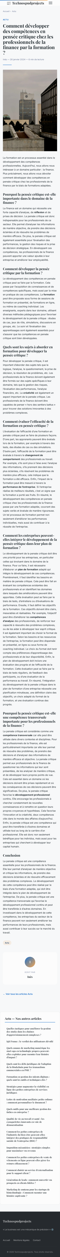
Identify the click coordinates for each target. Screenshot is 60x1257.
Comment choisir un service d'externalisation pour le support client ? (30, 1172)
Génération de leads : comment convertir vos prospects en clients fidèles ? (29, 1181)
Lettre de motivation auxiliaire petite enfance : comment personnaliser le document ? (30, 1101)
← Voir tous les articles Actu (18, 994)
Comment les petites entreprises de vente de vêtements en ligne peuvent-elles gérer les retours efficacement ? (29, 1160)
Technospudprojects (25, 3)
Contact (36, 1240)
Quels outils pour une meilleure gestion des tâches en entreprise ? (29, 1111)
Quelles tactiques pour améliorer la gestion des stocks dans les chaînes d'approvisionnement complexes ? (29, 1031)
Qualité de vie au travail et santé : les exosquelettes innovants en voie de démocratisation (25, 1122)
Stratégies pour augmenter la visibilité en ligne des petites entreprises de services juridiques (28, 1089)
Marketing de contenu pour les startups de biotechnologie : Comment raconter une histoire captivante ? (28, 1192)
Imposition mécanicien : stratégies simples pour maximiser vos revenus (28, 1149)
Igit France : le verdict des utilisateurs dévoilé (30, 1041)
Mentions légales (21, 1240)
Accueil (6, 11)
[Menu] (50, 3)
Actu (14, 11)
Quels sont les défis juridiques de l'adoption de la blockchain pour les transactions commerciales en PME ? (29, 1067)
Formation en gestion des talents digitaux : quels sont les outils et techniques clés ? (28, 1078)
